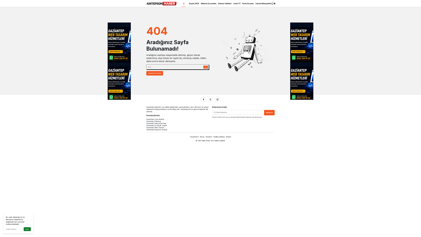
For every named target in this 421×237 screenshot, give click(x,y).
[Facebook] (203, 99)
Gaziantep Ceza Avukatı (155, 119)
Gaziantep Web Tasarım (155, 128)
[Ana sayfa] (184, 3)
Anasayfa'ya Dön (154, 73)
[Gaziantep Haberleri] (161, 3)
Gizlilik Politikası (11, 229)
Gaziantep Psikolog (153, 121)
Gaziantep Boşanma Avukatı (156, 130)
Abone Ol (269, 112)
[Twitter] (210, 99)
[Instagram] (217, 99)
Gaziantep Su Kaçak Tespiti (156, 125)
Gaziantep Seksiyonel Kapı (156, 123)
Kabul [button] (27, 229)
